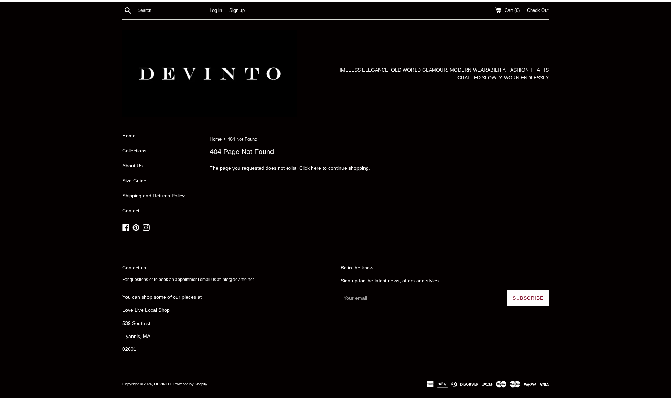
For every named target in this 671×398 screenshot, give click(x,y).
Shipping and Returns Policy (153, 195)
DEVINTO (162, 384)
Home (129, 135)
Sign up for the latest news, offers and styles (390, 280)
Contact (130, 211)
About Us (132, 165)
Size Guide (134, 180)
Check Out (538, 10)
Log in (216, 10)
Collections (134, 150)
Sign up (237, 10)
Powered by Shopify (190, 384)
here (316, 168)
